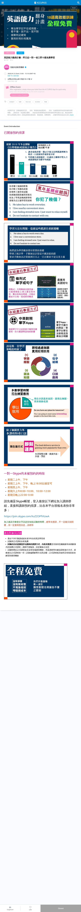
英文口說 (28, 102)
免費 (20, 102)
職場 (45, 102)
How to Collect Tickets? (19, 95)
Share (74, 8)
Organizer (10, 910)
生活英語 (37, 102)
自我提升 (11, 102)
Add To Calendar (13, 76)
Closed (60, 908)
